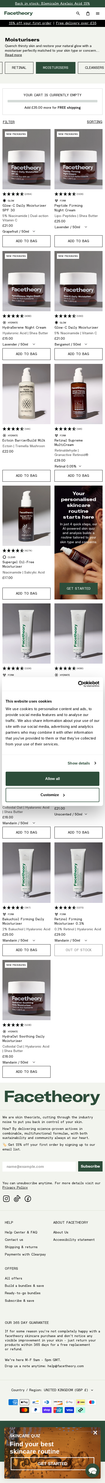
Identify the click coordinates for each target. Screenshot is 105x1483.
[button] (92, 1470)
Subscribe (90, 1166)
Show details (79, 763)
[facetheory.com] (18, 13)
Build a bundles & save (24, 1286)
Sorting (94, 122)
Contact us (14, 1240)
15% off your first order (30, 23)
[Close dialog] (95, 1432)
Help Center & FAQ (21, 1232)
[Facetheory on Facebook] (28, 1199)
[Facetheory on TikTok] (17, 1199)
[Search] (78, 13)
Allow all (52, 779)
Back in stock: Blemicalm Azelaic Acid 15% (52, 3)
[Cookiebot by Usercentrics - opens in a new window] (78, 684)
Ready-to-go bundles (23, 1293)
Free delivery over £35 (76, 23)
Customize (50, 795)
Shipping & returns (21, 1247)
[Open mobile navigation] (98, 13)
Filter (9, 122)
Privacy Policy (15, 1187)
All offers (13, 1278)
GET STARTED (52, 1463)
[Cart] (88, 13)
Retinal (19, 68)
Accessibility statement (74, 1240)
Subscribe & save (19, 1301)
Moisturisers (55, 68)
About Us (60, 1232)
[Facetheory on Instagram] (6, 1199)
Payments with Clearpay (25, 1254)
